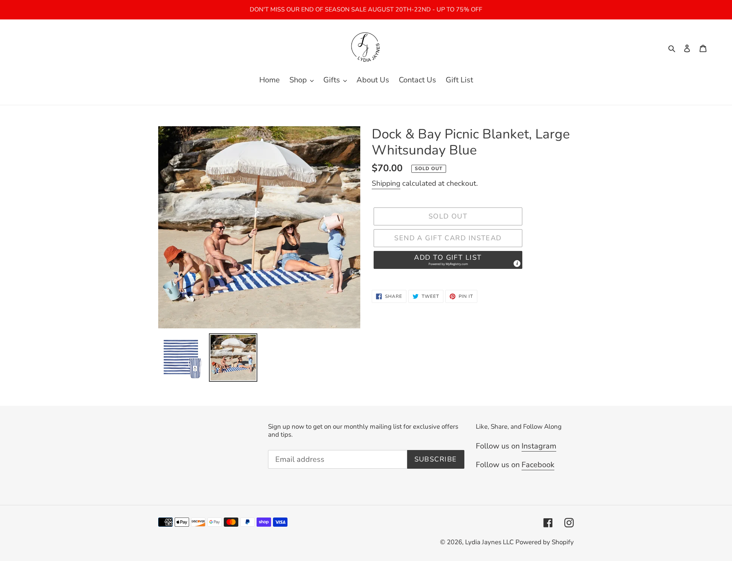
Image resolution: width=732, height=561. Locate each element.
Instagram (539, 446)
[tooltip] (517, 263)
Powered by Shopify (544, 542)
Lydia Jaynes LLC (489, 542)
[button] (448, 260)
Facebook (538, 465)
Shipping (386, 183)
